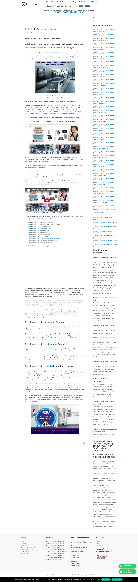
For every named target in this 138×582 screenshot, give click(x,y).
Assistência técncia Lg (57, 314)
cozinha (49, 366)
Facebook (99, 541)
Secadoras (78, 338)
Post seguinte (83, 443)
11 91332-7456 (61, 12)
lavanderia (50, 322)
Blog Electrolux (25, 551)
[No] (136, 579)
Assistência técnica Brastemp (58, 312)
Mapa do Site (24, 553)
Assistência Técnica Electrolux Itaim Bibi (104, 209)
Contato (23, 545)
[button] (63, 17)
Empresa (23, 543)
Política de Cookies (117, 579)
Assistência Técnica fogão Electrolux (38, 230)
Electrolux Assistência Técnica (101, 212)
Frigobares (79, 356)
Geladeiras (52, 356)
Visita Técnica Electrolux (28, 547)
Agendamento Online (77, 551)
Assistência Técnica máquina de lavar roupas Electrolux (44, 238)
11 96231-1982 (77, 12)
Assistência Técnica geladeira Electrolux (39, 226)
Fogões (57, 388)
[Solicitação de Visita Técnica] (55, 419)
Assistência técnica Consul (42, 314)
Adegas (73, 356)
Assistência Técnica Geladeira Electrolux (104, 215)
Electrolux (28, 32)
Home (22, 541)
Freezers (67, 356)
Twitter (98, 543)
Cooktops (79, 388)
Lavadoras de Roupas (61, 338)
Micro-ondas (72, 388)
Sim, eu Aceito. (106, 579)
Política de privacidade (27, 549)
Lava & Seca (71, 338)
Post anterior (25, 443)
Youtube (98, 545)
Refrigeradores (60, 356)
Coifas (66, 388)
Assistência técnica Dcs (37, 316)
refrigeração (51, 344)
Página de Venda (89, 575)
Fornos (61, 388)
